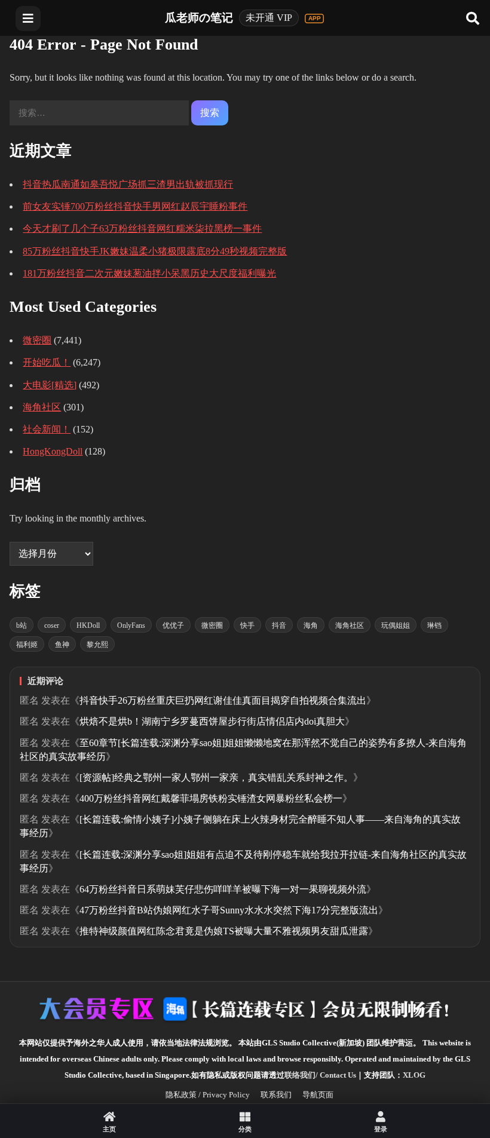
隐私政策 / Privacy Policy (208, 1094)
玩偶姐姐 (395, 625)
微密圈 (37, 340)
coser (51, 625)
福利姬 (27, 644)
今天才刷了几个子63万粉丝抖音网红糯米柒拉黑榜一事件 (142, 228)
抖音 (279, 625)
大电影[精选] (49, 385)
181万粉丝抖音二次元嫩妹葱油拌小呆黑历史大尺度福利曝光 (149, 273)
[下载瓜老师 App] (314, 18)
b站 (21, 625)
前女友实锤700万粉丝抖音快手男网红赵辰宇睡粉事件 (135, 206)
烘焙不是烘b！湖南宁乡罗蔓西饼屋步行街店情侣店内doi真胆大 (212, 721)
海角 (311, 625)
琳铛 (434, 625)
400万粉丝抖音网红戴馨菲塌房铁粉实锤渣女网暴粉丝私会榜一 (210, 798)
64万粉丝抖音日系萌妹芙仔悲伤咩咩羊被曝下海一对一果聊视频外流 (222, 889)
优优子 (173, 625)
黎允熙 (97, 644)
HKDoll (88, 625)
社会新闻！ (47, 429)
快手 (247, 625)
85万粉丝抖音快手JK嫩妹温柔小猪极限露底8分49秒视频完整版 (155, 251)
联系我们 (276, 1094)
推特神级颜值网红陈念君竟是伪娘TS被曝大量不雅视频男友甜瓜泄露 (223, 931)
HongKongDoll (52, 451)
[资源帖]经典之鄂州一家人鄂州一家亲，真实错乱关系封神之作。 (216, 777)
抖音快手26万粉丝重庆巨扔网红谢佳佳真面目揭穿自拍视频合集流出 (222, 700)
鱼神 (62, 644)
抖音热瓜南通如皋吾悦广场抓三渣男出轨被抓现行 (128, 184)
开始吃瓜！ (47, 362)
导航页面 (317, 1094)
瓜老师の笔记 (199, 17)
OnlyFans (131, 625)
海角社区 (42, 407)
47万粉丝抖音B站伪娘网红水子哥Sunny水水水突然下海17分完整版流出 (228, 910)
